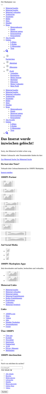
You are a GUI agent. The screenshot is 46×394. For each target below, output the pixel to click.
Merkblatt (14, 80)
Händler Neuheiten (13, 322)
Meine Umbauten (16, 84)
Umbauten (9, 302)
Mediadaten (10, 350)
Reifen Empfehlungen (14, 298)
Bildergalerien (10, 378)
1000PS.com (10, 314)
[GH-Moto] (11, 205)
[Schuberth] (10, 210)
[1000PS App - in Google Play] (13, 281)
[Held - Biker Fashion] (8, 199)
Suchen (4, 392)
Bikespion (14, 82)
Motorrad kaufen (12, 8)
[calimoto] (10, 216)
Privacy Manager (12, 348)
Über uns (9, 336)
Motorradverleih (11, 384)
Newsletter (10, 340)
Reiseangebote (15, 34)
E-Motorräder (15, 46)
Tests (12, 48)
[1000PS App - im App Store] (13, 275)
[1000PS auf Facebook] (7, 255)
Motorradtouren (16, 27)
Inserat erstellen (7, 172)
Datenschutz (10, 344)
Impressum (10, 342)
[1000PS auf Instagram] (7, 259)
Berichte (8, 376)
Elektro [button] (8, 40)
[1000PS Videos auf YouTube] (8, 251)
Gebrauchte (9, 380)
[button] (7, 51)
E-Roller (13, 44)
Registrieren (14, 75)
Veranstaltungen (12, 324)
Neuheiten (9, 17)
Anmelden (14, 73)
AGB (8, 346)
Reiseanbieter (15, 36)
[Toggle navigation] (2, 4)
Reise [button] (8, 25)
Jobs (7, 320)
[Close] (2, 360)
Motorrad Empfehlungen (15, 296)
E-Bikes (13, 42)
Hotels (12, 29)
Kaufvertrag (10, 300)
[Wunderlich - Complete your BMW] (16, 240)
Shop (8, 21)
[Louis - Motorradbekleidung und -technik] (7, 229)
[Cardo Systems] (10, 222)
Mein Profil (14, 86)
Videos (8, 318)
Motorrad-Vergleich (13, 305)
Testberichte (10, 14)
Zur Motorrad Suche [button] (9, 159)
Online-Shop (10, 386)
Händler (9, 23)
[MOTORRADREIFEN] (9, 192)
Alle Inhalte (10, 374)
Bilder (8, 19)
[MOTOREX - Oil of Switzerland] (8, 186)
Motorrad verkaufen (13, 12)
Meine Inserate (15, 78)
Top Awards (10, 38)
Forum (8, 326)
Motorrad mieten (16, 31)
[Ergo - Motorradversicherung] (16, 235)
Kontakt (9, 338)
